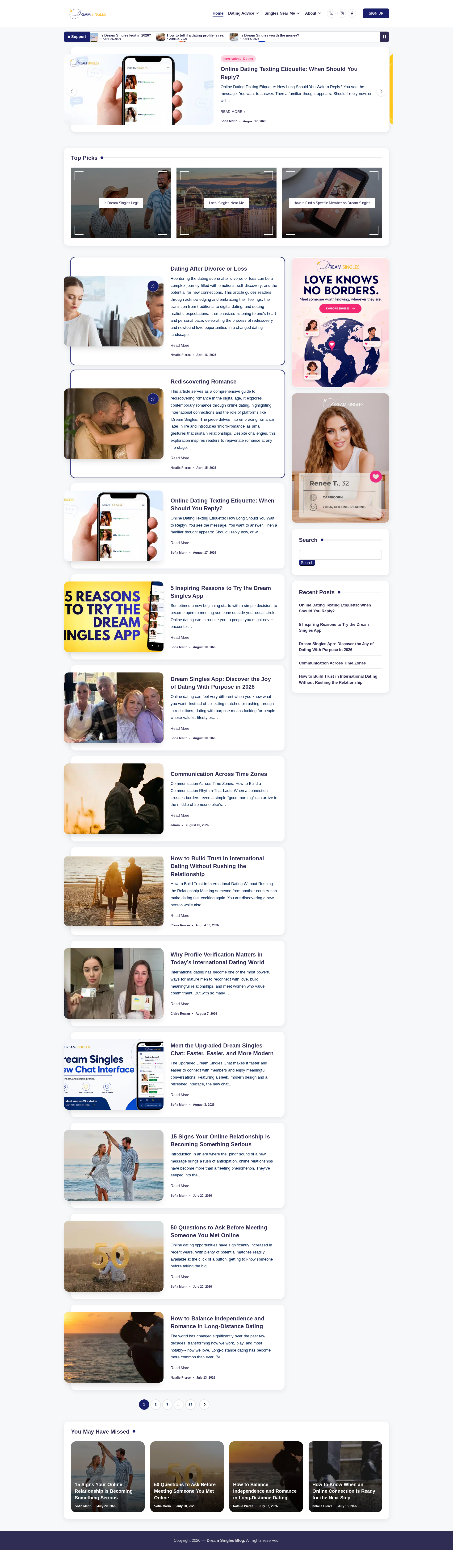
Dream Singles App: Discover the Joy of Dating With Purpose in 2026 (336, 647)
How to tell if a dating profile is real (195, 35)
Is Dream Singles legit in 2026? (126, 35)
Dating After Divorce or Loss (209, 268)
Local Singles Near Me (226, 203)
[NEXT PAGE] (204, 1404)
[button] (376, 13)
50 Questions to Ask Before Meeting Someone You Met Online (185, 1491)
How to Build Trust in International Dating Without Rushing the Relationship (217, 866)
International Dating (238, 58)
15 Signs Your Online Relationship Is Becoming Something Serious (104, 1491)
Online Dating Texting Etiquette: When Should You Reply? (335, 608)
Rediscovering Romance (203, 381)
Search (308, 540)
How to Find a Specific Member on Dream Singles (332, 203)
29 (190, 1404)
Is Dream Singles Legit (121, 203)
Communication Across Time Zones (219, 774)
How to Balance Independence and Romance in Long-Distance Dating (265, 1491)
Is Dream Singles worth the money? (269, 35)
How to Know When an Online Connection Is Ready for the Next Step (343, 1491)
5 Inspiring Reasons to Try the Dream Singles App (334, 627)
